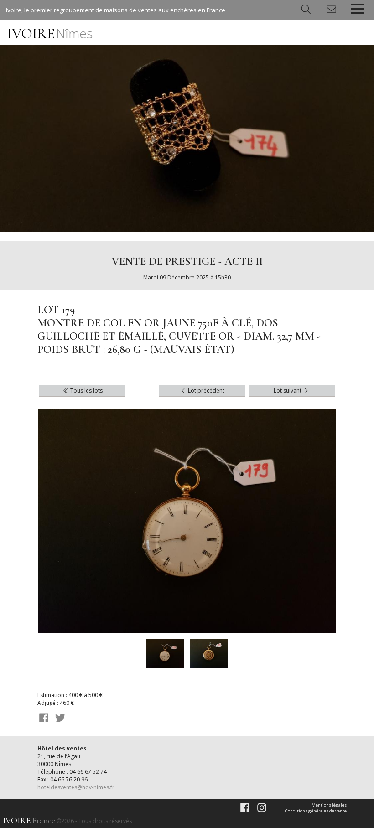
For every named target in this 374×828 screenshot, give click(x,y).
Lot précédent (205, 390)
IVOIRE (50, 33)
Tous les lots (86, 390)
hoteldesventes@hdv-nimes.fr (75, 787)
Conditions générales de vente (316, 811)
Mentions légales (329, 805)
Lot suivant (288, 390)
